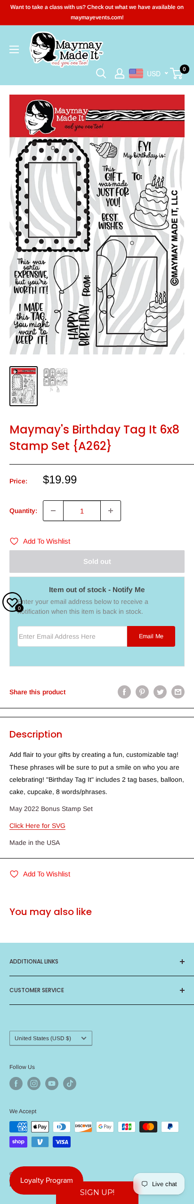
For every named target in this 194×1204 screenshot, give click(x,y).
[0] (177, 73)
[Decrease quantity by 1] (53, 511)
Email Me (151, 636)
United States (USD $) (43, 1038)
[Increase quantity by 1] (111, 511)
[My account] (119, 73)
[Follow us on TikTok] (69, 1083)
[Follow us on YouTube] (51, 1083)
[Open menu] (14, 49)
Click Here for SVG (37, 825)
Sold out (97, 561)
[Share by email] (178, 691)
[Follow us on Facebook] (16, 1083)
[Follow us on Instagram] (33, 1083)
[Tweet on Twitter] (160, 691)
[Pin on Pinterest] (142, 691)
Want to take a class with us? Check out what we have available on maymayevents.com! (97, 12)
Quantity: (23, 510)
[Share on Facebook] (124, 691)
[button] (97, 1192)
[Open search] (101, 73)
